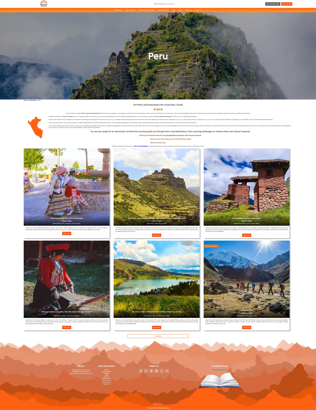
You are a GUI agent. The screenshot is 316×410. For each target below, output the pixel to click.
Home (25, 100)
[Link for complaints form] (220, 380)
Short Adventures (163, 10)
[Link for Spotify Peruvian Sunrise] (156, 372)
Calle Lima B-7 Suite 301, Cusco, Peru (81, 373)
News (180, 10)
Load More (158, 336)
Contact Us (198, 10)
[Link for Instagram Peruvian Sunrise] (146, 372)
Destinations (118, 10)
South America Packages (146, 10)
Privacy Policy (106, 382)
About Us (188, 10)
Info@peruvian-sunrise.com (166, 4)
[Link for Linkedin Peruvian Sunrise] (167, 372)
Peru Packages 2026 (272, 4)
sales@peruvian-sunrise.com (81, 370)
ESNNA (106, 373)
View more (66, 233)
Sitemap (106, 370)
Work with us (106, 380)
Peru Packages (130, 10)
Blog (173, 10)
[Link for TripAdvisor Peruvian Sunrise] (162, 372)
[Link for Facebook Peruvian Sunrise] (141, 372)
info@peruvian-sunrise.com (81, 371)
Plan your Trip (286, 4)
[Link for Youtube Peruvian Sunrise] (151, 372)
